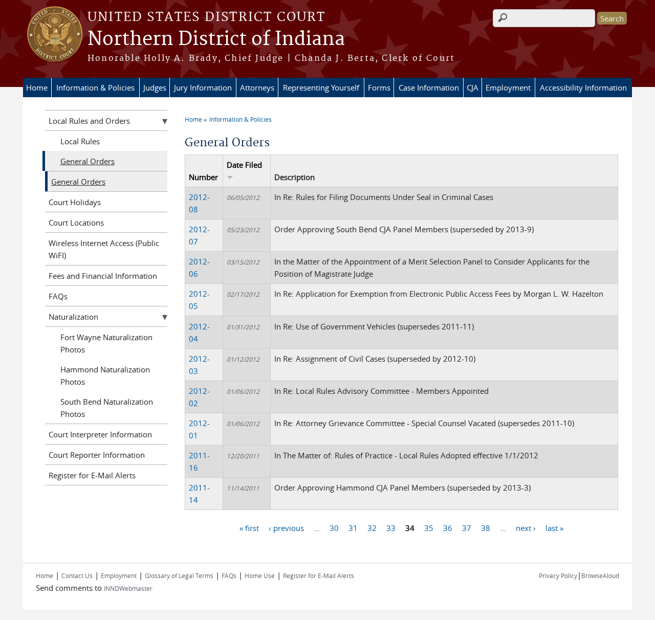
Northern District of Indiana (216, 39)
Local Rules (80, 141)
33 (391, 528)
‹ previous (286, 528)
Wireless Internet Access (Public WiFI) (104, 249)
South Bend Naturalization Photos (106, 407)
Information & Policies (95, 87)
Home (37, 87)
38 (485, 528)
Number (203, 177)
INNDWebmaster (128, 588)
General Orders (87, 161)
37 (466, 528)
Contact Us (77, 575)
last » (554, 528)
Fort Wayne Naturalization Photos (106, 343)
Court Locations (76, 222)
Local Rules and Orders (89, 121)
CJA (472, 87)
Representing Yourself (321, 87)
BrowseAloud (600, 575)
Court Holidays (75, 202)
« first (249, 528)
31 (353, 528)
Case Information (429, 87)
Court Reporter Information (97, 455)
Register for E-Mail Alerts (92, 475)
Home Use (260, 575)
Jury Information (203, 87)
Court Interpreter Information (100, 434)
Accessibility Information (583, 87)
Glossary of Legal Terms (179, 575)
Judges (154, 87)
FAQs (58, 296)
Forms (379, 87)
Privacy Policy (558, 575)
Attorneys (257, 87)
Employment (508, 87)
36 (447, 528)
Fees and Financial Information (103, 276)
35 (428, 528)
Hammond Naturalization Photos (105, 375)
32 (372, 528)
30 (334, 528)
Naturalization (73, 317)
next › (526, 528)
